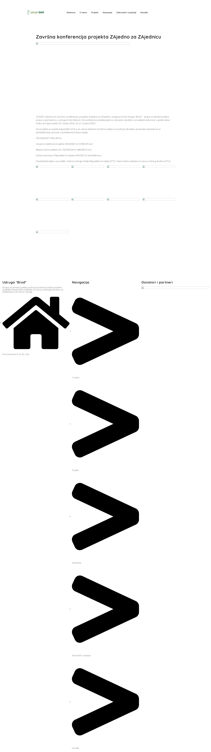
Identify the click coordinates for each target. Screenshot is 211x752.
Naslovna (71, 12)
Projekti (94, 12)
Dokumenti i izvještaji (126, 12)
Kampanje (107, 12)
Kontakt (144, 12)
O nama (83, 12)
